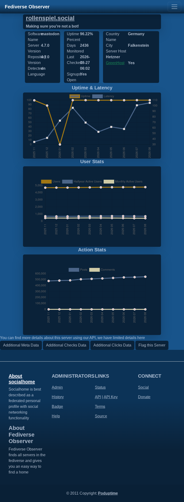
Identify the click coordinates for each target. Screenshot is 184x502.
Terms (100, 406)
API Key (111, 397)
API (98, 397)
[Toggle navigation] (174, 7)
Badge (57, 406)
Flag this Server (151, 345)
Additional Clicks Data (112, 345)
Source (101, 416)
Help (56, 416)
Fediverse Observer (27, 6)
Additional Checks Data (66, 345)
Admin (57, 387)
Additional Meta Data (21, 345)
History (58, 397)
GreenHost (115, 63)
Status (100, 387)
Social (143, 387)
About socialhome (22, 378)
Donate (144, 397)
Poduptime (108, 493)
